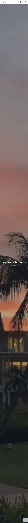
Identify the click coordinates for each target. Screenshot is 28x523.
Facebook (20, 2)
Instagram (23, 2)
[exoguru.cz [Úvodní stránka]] (5, 2)
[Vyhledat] (25, 2)
